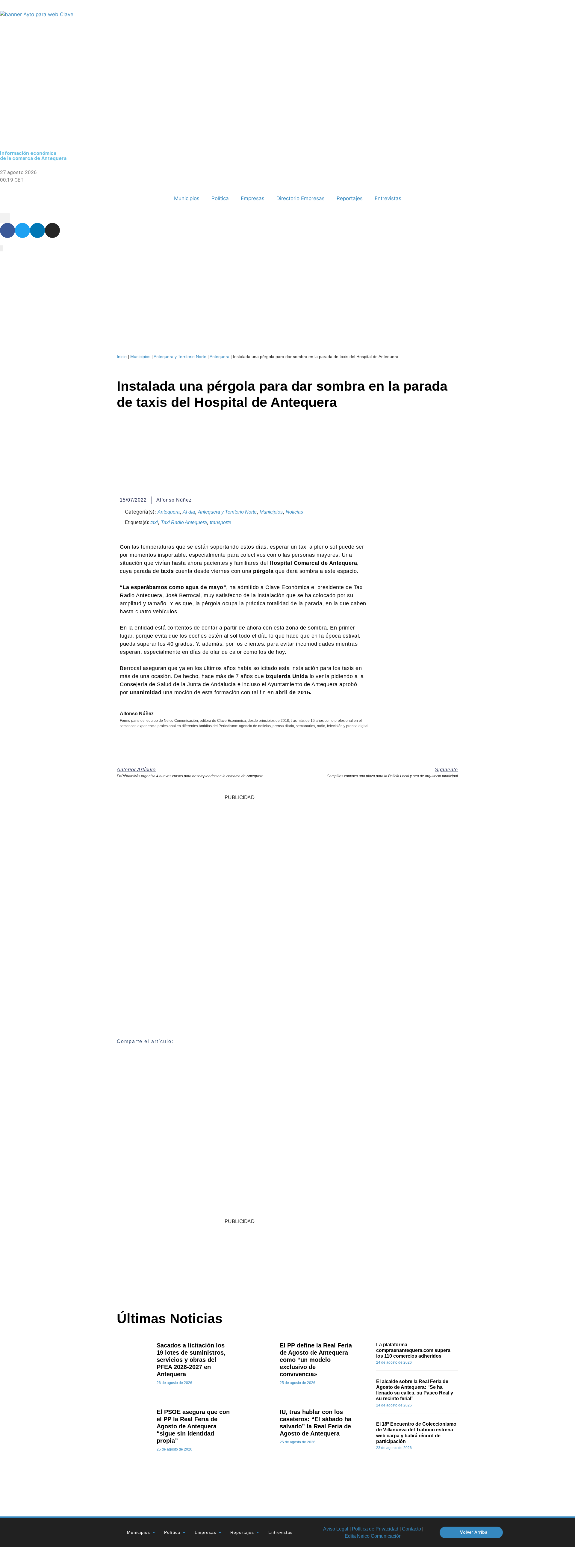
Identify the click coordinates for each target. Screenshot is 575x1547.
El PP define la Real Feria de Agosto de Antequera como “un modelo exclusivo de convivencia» (316, 1359)
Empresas (252, 198)
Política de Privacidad (375, 1528)
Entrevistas (388, 198)
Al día (189, 511)
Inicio (122, 356)
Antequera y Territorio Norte (180, 356)
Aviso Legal (335, 1528)
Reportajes (350, 198)
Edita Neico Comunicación (373, 1536)
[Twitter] (22, 230)
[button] (5, 218)
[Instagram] (52, 230)
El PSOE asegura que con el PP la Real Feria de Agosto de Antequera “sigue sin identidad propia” (193, 1426)
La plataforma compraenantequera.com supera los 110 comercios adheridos (413, 1350)
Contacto (411, 1528)
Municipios (186, 198)
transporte (220, 522)
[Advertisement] (340, 1260)
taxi (154, 522)
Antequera (219, 356)
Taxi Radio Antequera (184, 522)
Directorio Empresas (300, 198)
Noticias (294, 511)
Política (220, 198)
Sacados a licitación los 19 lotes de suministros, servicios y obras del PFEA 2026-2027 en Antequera (191, 1359)
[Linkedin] (37, 230)
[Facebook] (7, 230)
